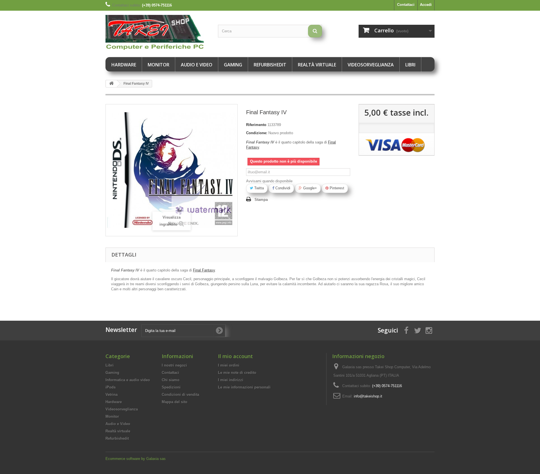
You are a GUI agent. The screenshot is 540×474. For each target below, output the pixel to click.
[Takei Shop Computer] (157, 32)
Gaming (233, 65)
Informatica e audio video (127, 380)
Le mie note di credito (237, 372)
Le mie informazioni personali (244, 387)
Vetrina (111, 394)
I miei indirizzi (230, 380)
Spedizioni (171, 387)
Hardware (123, 65)
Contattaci (406, 5)
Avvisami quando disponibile (269, 181)
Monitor (158, 65)
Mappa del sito (174, 402)
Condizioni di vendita (180, 394)
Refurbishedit (270, 65)
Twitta (258, 188)
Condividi (282, 188)
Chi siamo (170, 380)
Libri (410, 65)
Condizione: (256, 133)
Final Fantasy (204, 270)
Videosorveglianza (371, 65)
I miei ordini (228, 365)
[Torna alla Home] (111, 83)
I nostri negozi (174, 365)
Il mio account (235, 356)
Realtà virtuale (317, 65)
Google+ (309, 188)
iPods (110, 387)
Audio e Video (196, 65)
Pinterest (336, 188)
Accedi (426, 5)
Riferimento (256, 125)
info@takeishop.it (368, 396)
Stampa (261, 199)
